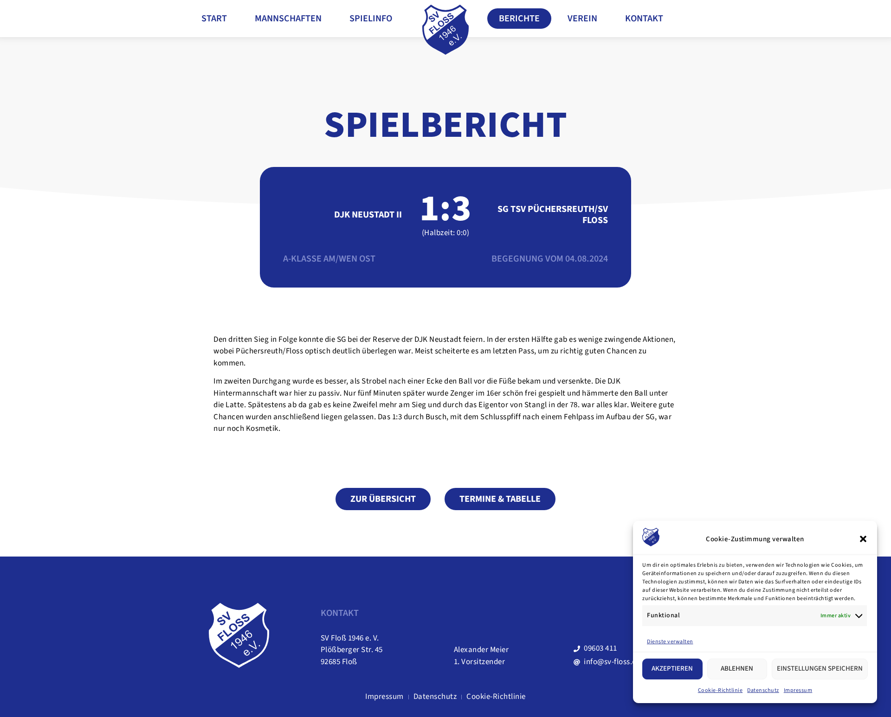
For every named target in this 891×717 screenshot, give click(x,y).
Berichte (519, 18)
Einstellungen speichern (820, 668)
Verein (582, 18)
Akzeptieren (672, 668)
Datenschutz (763, 690)
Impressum (798, 690)
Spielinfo (370, 18)
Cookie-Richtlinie (720, 690)
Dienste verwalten (670, 642)
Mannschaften (288, 18)
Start (214, 18)
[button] (863, 539)
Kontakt (644, 18)
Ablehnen (737, 668)
